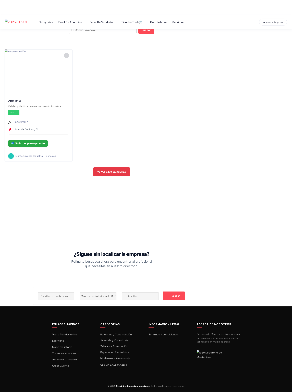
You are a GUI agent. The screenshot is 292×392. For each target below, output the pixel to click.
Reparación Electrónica (114, 352)
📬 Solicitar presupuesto (28, 143)
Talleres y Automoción (114, 346)
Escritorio (58, 341)
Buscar (146, 30)
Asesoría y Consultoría (114, 340)
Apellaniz (14, 101)
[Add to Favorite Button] (66, 55)
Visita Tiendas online (65, 334)
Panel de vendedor (102, 22)
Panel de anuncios (70, 22)
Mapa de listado (62, 347)
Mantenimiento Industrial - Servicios (36, 155)
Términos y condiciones (163, 334)
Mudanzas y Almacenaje (115, 358)
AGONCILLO (21, 122)
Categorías (46, 22)
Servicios (178, 22)
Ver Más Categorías (113, 365)
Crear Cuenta (60, 366)
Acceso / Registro (273, 22)
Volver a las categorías (111, 171)
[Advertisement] (103, 203)
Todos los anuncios (64, 353)
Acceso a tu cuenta (64, 359)
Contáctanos (158, 22)
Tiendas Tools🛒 (131, 22)
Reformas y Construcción (116, 334)
